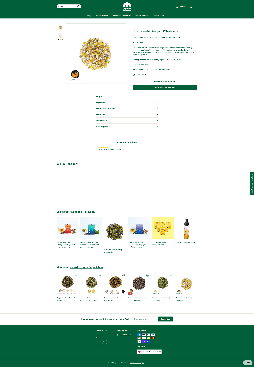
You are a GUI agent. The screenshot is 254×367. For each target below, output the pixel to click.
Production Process (106, 108)
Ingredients (102, 102)
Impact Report (101, 344)
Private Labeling (160, 16)
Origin (99, 96)
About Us (99, 335)
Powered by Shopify (137, 363)
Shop (89, 16)
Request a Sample (142, 16)
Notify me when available (252, 183)
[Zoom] (96, 53)
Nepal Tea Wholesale (82, 212)
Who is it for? (102, 120)
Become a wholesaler (165, 87)
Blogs (98, 338)
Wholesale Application (122, 16)
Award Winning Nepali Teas (86, 267)
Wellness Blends (102, 16)
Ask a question (103, 126)
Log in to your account (165, 81)
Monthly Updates (102, 341)
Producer (100, 114)
